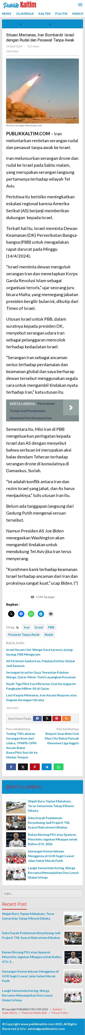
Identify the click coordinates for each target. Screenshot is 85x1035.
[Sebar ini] (11, 766)
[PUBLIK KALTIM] (20, 4)
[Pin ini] (35, 766)
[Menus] (80, 5)
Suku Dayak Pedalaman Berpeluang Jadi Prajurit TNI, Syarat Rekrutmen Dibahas (49, 822)
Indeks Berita (9, 1012)
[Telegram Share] (47, 766)
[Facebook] (37, 718)
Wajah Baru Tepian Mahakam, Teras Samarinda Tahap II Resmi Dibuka (51, 805)
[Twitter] (47, 718)
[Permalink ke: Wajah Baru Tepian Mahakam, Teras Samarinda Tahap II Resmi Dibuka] (16, 806)
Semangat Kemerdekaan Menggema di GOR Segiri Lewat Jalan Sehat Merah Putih (51, 855)
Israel (39, 627)
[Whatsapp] (58, 766)
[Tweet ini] (23, 766)
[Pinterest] (56, 718)
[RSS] (66, 718)
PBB (51, 627)
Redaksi (57, 1009)
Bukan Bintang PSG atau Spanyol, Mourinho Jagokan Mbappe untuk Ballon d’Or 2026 (52, 839)
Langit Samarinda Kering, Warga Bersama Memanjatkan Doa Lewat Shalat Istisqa (53, 872)
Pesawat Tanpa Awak (24, 634)
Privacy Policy (60, 1012)
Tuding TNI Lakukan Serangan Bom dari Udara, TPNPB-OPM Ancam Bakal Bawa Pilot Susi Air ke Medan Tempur (22, 743)
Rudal (49, 634)
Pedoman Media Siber (34, 1012)
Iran (27, 627)
